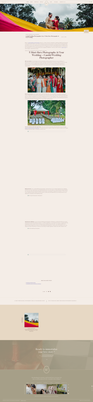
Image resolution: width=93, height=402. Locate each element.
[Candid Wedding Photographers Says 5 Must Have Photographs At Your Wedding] (31, 320)
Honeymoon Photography (31, 282)
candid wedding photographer (34, 42)
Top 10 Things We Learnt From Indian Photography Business (62, 300)
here (62, 47)
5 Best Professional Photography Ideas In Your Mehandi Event (30, 300)
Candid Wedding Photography (32, 34)
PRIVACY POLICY (23, 400)
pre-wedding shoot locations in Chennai (33, 283)
